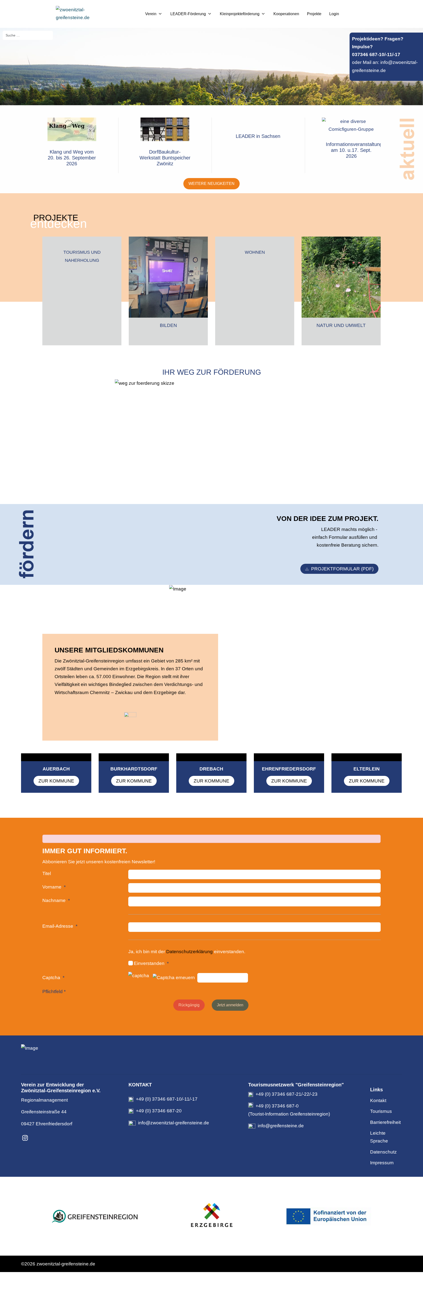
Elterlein (367, 769)
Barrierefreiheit (385, 1122)
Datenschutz (383, 1151)
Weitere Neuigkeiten (211, 183)
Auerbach (56, 769)
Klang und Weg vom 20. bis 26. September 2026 (72, 157)
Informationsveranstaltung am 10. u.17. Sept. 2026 (354, 150)
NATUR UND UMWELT (341, 325)
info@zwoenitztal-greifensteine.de (173, 1122)
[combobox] (27, 35)
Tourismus (381, 1111)
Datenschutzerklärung (190, 951)
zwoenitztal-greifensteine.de (65, 1263)
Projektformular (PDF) (342, 568)
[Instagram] (25, 1138)
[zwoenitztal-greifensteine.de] (86, 14)
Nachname (54, 900)
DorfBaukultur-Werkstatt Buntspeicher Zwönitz (165, 157)
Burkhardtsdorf (133, 769)
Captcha (51, 977)
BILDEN (168, 325)
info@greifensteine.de (281, 1125)
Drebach (211, 769)
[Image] (211, 1048)
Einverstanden (149, 963)
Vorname (51, 886)
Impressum (382, 1162)
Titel (46, 873)
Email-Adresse (57, 926)
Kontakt (378, 1100)
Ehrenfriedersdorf (289, 769)
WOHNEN (255, 252)
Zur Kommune (56, 780)
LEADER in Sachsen (258, 136)
